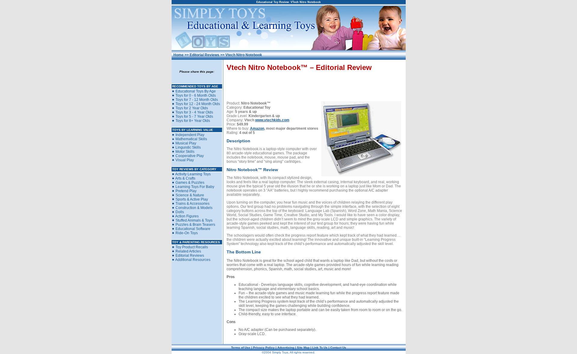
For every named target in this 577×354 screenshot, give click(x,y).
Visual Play (185, 160)
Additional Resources (192, 260)
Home (178, 55)
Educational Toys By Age (196, 91)
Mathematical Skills (191, 139)
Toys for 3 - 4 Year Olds (194, 112)
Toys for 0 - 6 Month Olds (196, 95)
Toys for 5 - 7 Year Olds (194, 116)
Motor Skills (185, 152)
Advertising (285, 347)
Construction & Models (194, 208)
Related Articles (188, 251)
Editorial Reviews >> (207, 55)
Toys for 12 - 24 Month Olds (198, 104)
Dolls (180, 212)
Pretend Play (186, 191)
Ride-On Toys (187, 233)
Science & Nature (190, 195)
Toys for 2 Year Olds (192, 108)
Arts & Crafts (185, 178)
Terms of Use (240, 347)
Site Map (303, 347)
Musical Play (186, 143)
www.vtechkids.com (272, 120)
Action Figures (187, 216)
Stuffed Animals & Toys (194, 220)
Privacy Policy (264, 347)
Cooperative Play (190, 156)
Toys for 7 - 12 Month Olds (197, 100)
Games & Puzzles (190, 182)
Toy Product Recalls (192, 247)
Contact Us (338, 347)
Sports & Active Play (192, 199)
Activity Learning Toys (193, 174)
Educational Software (193, 229)
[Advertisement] (314, 84)
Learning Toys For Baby (195, 187)
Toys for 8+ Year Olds (193, 121)
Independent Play (190, 135)
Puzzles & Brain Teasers (195, 224)
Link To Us (320, 347)
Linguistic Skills (188, 147)
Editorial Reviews (190, 255)
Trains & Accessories (192, 203)
